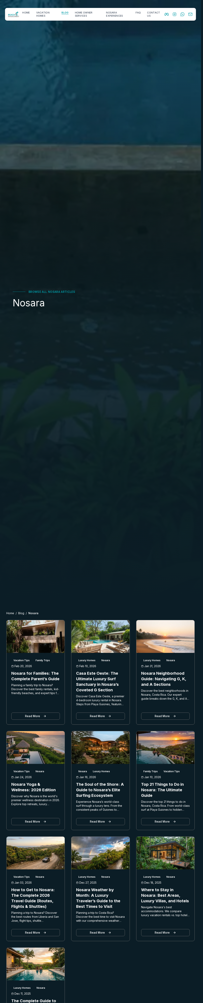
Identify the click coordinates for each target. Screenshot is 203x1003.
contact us (153, 14)
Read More (32, 716)
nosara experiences (114, 14)
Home (10, 613)
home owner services (84, 14)
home (26, 12)
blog (64, 12)
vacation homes (43, 14)
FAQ (138, 12)
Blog (21, 613)
